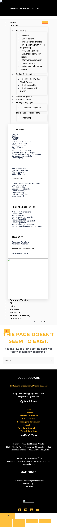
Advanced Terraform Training (30, 55)
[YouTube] (37, 509)
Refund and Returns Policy (28, 428)
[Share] (19, 521)
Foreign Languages (24, 102)
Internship (26, 118)
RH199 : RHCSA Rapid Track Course (31, 81)
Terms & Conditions (28, 431)
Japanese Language (31, 107)
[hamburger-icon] (45, 22)
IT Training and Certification (28, 422)
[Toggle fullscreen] (32, 521)
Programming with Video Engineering (32, 46)
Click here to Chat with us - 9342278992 (24, 8)
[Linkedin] (31, 509)
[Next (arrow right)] (19, 525)
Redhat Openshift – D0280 (30, 90)
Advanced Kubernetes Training (31, 67)
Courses (14, 25)
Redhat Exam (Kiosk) (20, 315)
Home (13, 22)
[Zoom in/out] (45, 521)
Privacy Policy (28, 425)
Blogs (12, 303)
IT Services (28, 413)
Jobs (12, 306)
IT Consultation (28, 419)
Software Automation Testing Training (31, 61)
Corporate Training (19, 300)
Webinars (14, 309)
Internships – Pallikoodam (28, 113)
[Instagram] (25, 509)
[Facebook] (19, 509)
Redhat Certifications (25, 74)
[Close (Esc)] (6, 521)
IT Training (21, 30)
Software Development (28, 416)
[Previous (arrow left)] (6, 525)
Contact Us (15, 318)
